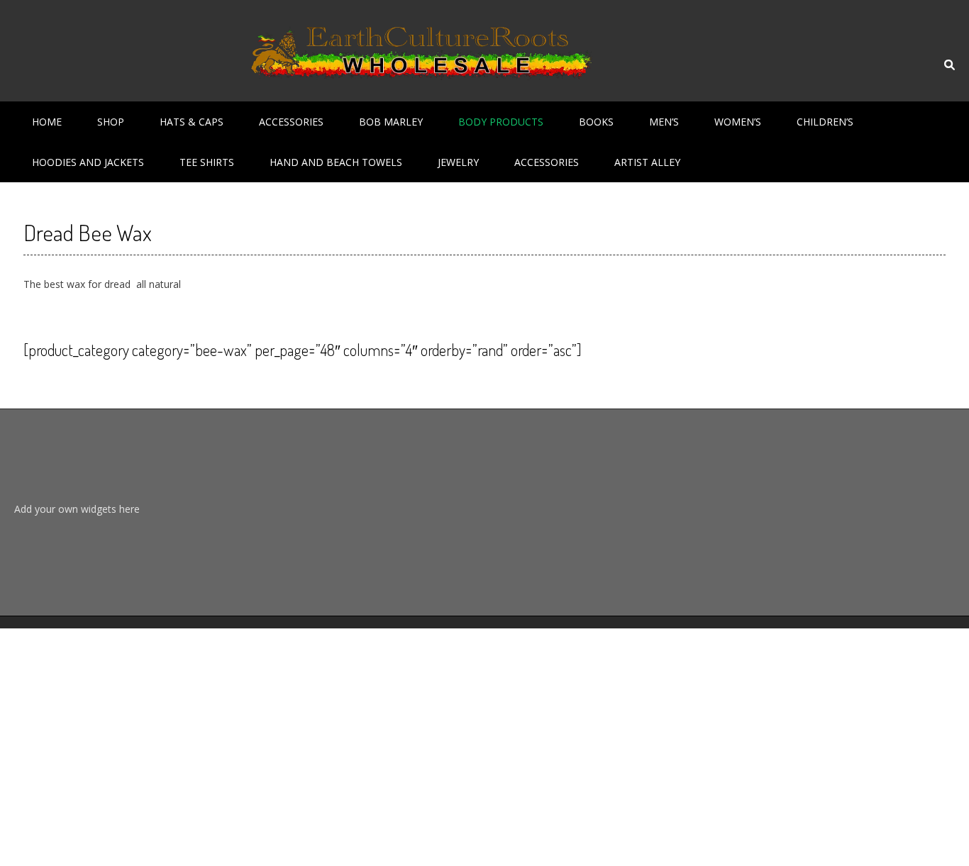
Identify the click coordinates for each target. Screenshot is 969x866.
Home (47, 121)
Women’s (737, 121)
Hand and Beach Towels (336, 162)
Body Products (500, 121)
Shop (110, 121)
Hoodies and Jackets (88, 162)
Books (596, 121)
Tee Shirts (206, 162)
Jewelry (458, 162)
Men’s (664, 121)
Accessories (291, 121)
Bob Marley (391, 121)
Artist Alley (647, 162)
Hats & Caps (191, 121)
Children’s (825, 121)
